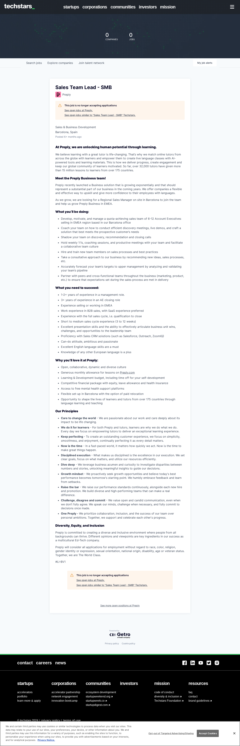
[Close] (234, 733)
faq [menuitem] (190, 692)
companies (60, 63)
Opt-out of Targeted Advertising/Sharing (171, 733)
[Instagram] (219, 664)
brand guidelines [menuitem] (199, 700)
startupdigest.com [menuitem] (97, 704)
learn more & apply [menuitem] (29, 700)
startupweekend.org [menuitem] (98, 696)
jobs (34, 63)
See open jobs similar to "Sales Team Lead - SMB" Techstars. (100, 115)
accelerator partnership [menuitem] (65, 692)
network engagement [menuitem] (64, 696)
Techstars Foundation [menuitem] (167, 700)
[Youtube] (203, 664)
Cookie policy (128, 643)
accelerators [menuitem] (25, 692)
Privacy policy (112, 643)
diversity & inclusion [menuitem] (166, 696)
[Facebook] (186, 664)
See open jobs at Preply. (78, 110)
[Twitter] (211, 664)
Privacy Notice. (46, 740)
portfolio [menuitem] (22, 696)
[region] (120, 733)
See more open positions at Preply (120, 605)
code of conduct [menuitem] (164, 692)
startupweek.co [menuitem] (95, 700)
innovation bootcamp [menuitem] (64, 700)
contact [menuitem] (193, 696)
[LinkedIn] (194, 664)
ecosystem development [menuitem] (101, 692)
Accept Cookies (208, 733)
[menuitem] (72, 7)
